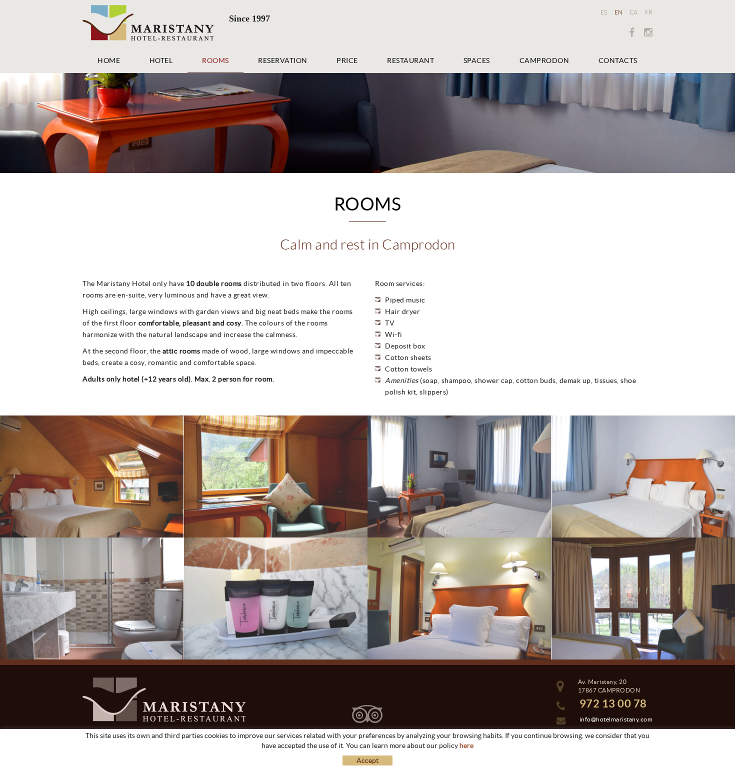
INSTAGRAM (644, 33)
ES (604, 12)
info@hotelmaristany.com (616, 719)
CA (634, 12)
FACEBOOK (628, 33)
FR (649, 12)
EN (618, 12)
